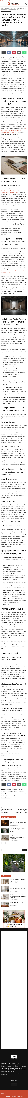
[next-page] (5, 843)
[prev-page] (2, 843)
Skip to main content (5, 0)
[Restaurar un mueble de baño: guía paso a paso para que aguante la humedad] (5, 889)
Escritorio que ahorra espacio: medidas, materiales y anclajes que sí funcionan (18, 896)
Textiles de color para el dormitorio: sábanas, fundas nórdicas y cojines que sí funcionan (18, 904)
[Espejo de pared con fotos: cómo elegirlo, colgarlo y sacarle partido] (5, 881)
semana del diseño (5, 797)
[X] (15, 1084)
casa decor (15, 789)
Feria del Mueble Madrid (12, 791)
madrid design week (15, 795)
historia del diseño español (7, 793)
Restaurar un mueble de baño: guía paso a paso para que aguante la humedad (18, 888)
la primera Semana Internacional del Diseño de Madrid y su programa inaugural (13, 270)
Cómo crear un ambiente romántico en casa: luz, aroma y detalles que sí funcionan (18, 822)
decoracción (4, 791)
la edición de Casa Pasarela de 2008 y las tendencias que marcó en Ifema (13, 130)
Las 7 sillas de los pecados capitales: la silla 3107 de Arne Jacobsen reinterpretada (18, 837)
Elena (4, 28)
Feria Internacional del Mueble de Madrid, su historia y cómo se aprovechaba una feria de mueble (13, 190)
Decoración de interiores (10, 8)
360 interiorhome (8, 789)
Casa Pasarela (21, 789)
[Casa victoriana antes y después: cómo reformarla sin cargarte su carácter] (5, 830)
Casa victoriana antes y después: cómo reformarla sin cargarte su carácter (17, 830)
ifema (15, 793)
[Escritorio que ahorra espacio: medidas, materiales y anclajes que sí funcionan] (5, 896)
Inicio (2, 8)
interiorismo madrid (21, 793)
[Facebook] (12, 1084)
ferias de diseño (22, 791)
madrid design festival (6, 795)
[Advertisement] (14, 990)
